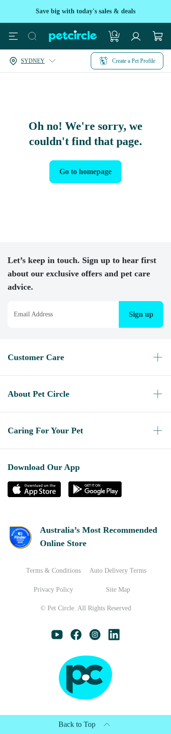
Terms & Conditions (48, 571)
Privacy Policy (48, 590)
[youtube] (57, 637)
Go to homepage (86, 171)
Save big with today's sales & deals (85, 11)
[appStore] (34, 481)
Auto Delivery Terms (122, 571)
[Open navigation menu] (13, 36)
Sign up (139, 301)
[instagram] (95, 637)
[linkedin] (114, 637)
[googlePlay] (95, 481)
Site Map (123, 590)
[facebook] (76, 637)
